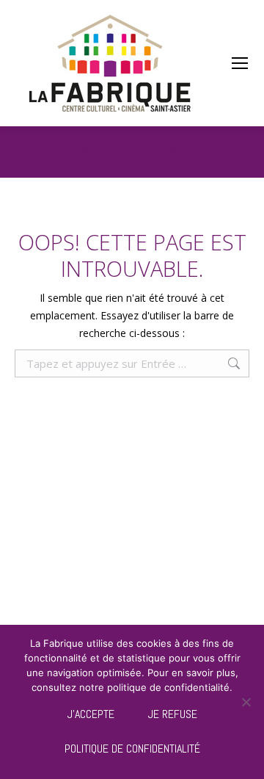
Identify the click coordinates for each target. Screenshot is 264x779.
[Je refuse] (245, 702)
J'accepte (90, 714)
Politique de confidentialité (132, 748)
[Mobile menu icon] (239, 63)
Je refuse (172, 714)
